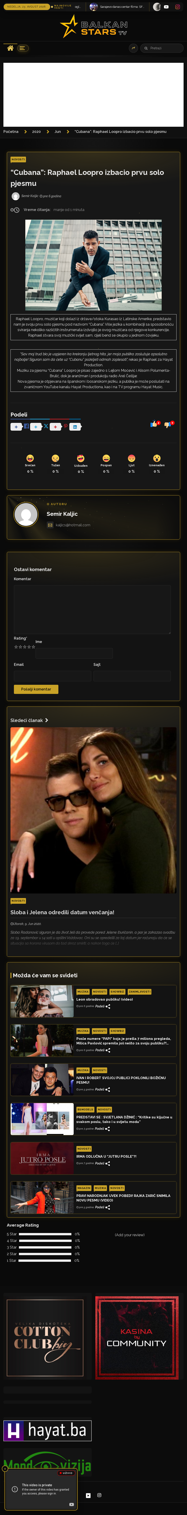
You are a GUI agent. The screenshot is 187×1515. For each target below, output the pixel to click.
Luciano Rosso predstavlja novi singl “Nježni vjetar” (119, 6)
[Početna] (10, 48)
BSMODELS (85, 1109)
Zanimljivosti (140, 991)
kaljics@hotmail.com (73, 525)
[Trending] (133, 48)
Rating (20, 638)
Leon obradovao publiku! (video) (104, 999)
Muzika (83, 991)
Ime (39, 642)
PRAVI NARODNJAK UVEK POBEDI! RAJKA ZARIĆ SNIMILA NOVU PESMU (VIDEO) (123, 1198)
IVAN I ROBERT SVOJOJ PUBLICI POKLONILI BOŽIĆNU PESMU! (121, 1080)
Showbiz (117, 991)
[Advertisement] (93, 95)
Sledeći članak (26, 720)
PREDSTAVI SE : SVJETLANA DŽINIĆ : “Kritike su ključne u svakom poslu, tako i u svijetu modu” (124, 1119)
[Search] (146, 48)
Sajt (97, 664)
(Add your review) (130, 1235)
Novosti (18, 159)
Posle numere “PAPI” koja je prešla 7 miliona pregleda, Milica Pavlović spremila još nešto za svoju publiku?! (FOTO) (123, 1041)
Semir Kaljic (62, 514)
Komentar (22, 579)
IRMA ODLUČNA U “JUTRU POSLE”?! (106, 1156)
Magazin (84, 1188)
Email (19, 664)
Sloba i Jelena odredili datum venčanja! (62, 912)
